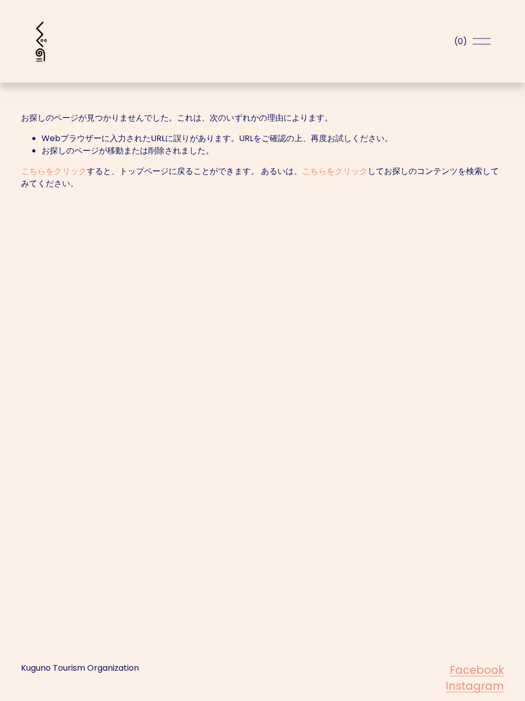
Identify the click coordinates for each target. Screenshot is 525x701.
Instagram (475, 685)
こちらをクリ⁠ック (54, 171)
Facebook (477, 670)
